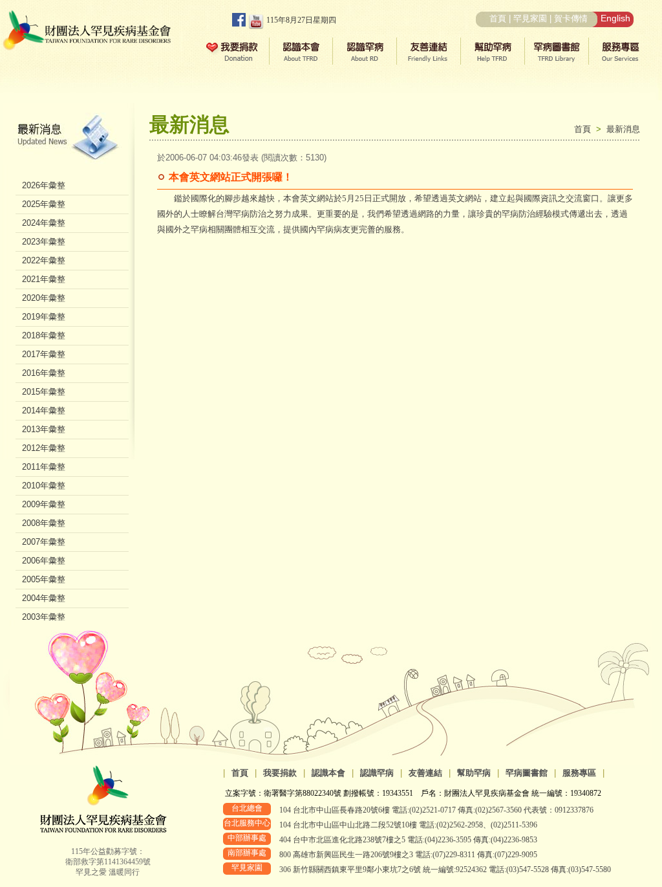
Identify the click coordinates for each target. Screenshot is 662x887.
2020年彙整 (43, 298)
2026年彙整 (43, 185)
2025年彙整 (43, 204)
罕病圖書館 (527, 773)
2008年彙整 (43, 523)
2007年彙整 (43, 542)
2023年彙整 (43, 241)
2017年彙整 (43, 354)
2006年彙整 (43, 560)
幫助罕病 (474, 773)
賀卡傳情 (571, 18)
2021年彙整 (43, 279)
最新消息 (623, 129)
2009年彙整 (43, 504)
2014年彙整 (43, 410)
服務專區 (579, 773)
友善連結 (425, 773)
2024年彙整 (43, 223)
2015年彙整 (43, 392)
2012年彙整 (43, 448)
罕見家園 (530, 18)
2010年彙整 (43, 485)
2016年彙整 (43, 373)
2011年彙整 (43, 467)
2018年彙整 (43, 335)
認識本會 (328, 773)
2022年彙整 (43, 260)
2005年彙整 (43, 579)
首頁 (497, 18)
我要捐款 (280, 773)
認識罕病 (377, 773)
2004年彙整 (43, 598)
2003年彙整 (43, 617)
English (615, 18)
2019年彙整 (43, 317)
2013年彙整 (43, 429)
